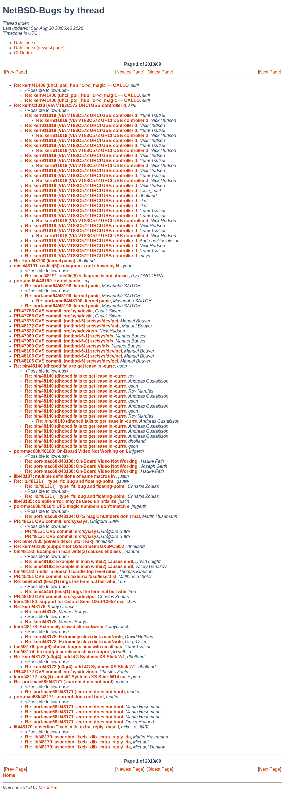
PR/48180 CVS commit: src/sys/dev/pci (54, 596)
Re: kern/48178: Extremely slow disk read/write (74, 636)
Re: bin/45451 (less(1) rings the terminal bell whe (64, 581)
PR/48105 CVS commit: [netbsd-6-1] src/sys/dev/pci (68, 351)
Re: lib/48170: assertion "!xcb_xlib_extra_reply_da (78, 737)
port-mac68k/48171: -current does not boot (59, 696)
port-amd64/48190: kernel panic (47, 280)
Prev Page (15, 72)
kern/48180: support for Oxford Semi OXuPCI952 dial (69, 601)
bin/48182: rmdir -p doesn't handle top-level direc (65, 571)
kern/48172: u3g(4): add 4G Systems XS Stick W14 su (70, 676)
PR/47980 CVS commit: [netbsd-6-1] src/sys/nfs (63, 336)
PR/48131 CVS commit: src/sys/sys (51, 521)
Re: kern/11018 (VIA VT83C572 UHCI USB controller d (70, 105)
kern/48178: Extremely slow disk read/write (58, 626)
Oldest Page (160, 72)
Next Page (269, 72)
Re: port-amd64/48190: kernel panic (62, 285)
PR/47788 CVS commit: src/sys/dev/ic (53, 311)
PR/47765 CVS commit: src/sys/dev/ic (53, 316)
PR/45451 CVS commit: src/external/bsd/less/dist (65, 576)
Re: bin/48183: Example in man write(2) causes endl (79, 561)
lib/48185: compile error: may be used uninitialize (65, 501)
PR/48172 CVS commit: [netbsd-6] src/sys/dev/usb (67, 326)
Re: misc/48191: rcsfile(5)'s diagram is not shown (77, 275)
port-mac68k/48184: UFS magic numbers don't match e (71, 506)
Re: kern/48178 (29, 606)
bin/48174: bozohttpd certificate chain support (62, 651)
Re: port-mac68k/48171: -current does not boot (74, 706)
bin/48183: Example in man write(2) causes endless (68, 551)
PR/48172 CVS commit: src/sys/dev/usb (55, 671)
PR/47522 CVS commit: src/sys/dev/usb (55, 331)
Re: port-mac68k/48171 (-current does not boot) (64, 681)
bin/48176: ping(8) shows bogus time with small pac (68, 646)
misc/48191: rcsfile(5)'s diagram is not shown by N (66, 265)
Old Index (23, 52)
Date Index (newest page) (39, 47)
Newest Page (129, 72)
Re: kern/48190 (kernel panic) (44, 260)
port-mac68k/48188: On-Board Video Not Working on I (70, 451)
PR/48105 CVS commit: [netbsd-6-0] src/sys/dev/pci (68, 356)
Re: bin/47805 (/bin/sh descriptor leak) (53, 541)
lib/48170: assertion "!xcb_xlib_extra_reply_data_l (66, 727)
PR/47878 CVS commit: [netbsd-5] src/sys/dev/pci (66, 321)
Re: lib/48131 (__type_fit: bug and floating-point (64, 481)
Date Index (24, 42)
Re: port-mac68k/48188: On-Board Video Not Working (82, 461)
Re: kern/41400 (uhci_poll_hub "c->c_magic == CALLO (71, 85)
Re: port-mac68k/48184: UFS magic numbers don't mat (82, 516)
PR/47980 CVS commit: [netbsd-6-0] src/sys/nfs (63, 341)
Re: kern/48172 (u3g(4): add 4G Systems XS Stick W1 (69, 656)
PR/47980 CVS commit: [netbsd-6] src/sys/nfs (61, 346)
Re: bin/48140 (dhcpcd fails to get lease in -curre (64, 366)
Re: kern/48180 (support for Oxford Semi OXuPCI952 (69, 546)
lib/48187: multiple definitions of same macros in (65, 476)
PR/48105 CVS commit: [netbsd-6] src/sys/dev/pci (66, 361)
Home (9, 775)
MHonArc (48, 787)
